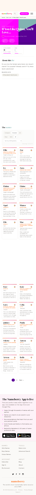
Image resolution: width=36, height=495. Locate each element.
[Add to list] (14, 150)
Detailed (14, 133)
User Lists (8, 17)
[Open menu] (31, 13)
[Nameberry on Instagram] (23, 474)
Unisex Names (6, 454)
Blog (20, 462)
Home (3, 17)
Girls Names (6, 448)
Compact (7, 133)
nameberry (18, 481)
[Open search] (16, 13)
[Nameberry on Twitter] (13, 474)
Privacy (20, 490)
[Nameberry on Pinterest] (20, 474)
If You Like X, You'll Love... (10, 75)
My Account (6, 468)
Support (18, 492)
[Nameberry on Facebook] (16, 474)
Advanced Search (24, 451)
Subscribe (24, 13)
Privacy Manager (28, 490)
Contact (21, 468)
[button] (18, 138)
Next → (21, 380)
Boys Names (6, 451)
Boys (6, 137)
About (21, 465)
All (20, 133)
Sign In (4, 465)
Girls (11, 137)
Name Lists (22, 448)
